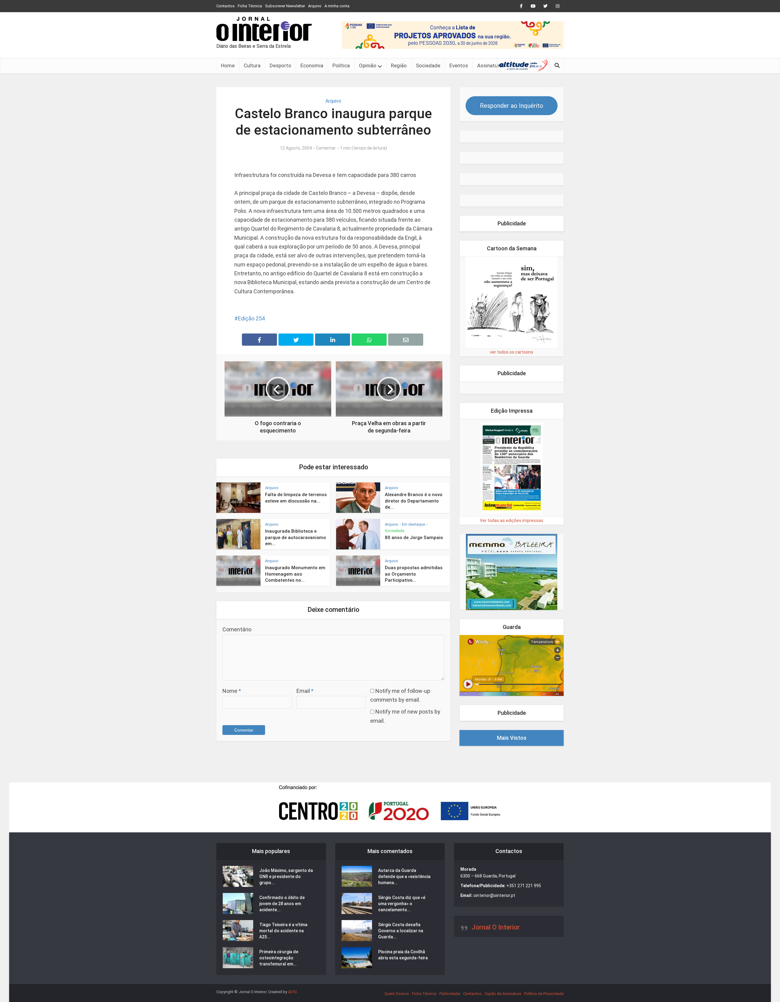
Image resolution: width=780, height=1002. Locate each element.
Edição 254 (251, 318)
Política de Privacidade (544, 993)
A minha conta (336, 6)
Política (341, 65)
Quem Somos (397, 993)
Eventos (458, 65)
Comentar (326, 148)
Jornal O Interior (496, 927)
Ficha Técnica (250, 6)
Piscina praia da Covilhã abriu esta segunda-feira (403, 954)
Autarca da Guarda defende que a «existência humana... (404, 876)
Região (399, 65)
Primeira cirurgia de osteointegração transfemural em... (278, 957)
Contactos (225, 6)
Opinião (367, 65)
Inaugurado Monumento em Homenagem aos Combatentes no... (295, 574)
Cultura (252, 65)
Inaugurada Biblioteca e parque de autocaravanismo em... (295, 537)
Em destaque (413, 524)
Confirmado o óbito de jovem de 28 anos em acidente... (282, 903)
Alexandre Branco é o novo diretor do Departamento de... (413, 501)
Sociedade (428, 65)
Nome (231, 691)
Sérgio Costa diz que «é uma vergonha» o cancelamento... (401, 903)
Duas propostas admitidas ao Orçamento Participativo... (413, 574)
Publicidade (449, 993)
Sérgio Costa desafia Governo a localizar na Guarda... (400, 930)
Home (228, 65)
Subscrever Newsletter (285, 6)
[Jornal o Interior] (264, 29)
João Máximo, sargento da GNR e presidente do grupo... (286, 876)
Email (305, 691)
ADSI (292, 992)
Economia (311, 65)
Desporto (280, 65)
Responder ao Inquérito (511, 105)
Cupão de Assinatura (502, 993)
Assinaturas (491, 65)
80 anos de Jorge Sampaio (414, 537)
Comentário (236, 629)
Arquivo (314, 6)
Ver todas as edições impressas (511, 520)
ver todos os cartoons (511, 352)
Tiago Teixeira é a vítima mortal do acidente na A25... (283, 930)
